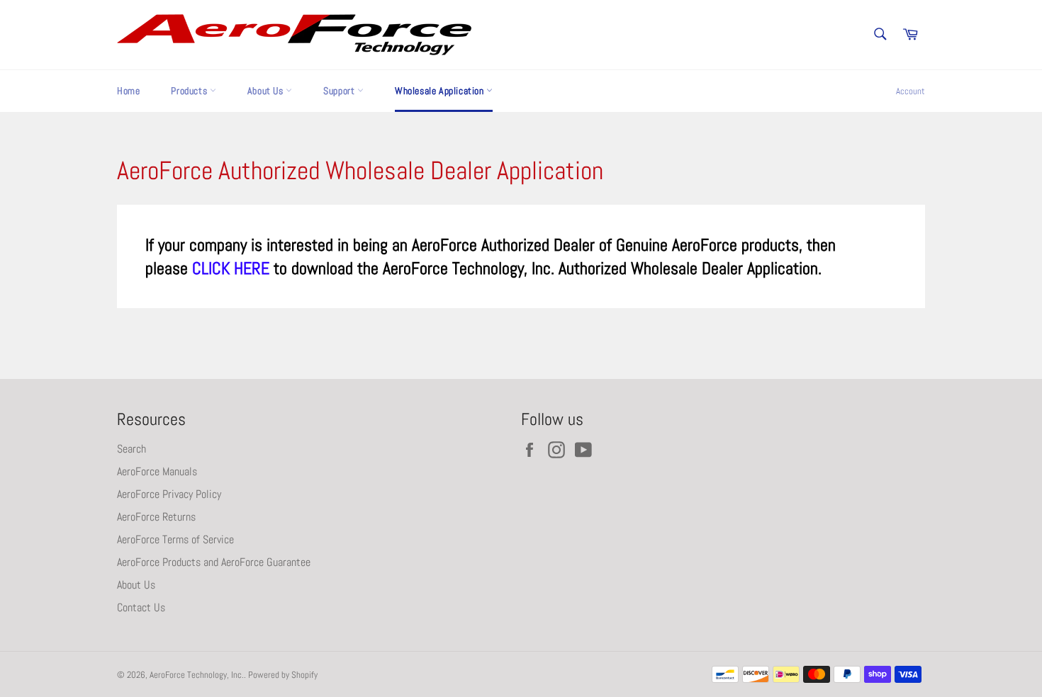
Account (910, 91)
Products (190, 90)
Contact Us (141, 607)
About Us (266, 90)
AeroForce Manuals (157, 471)
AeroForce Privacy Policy (169, 494)
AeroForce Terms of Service (175, 539)
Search (131, 448)
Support (340, 90)
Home (128, 90)
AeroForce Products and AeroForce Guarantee (213, 562)
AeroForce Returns (156, 516)
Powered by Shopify (283, 675)
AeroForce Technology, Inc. (197, 675)
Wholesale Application (440, 90)
